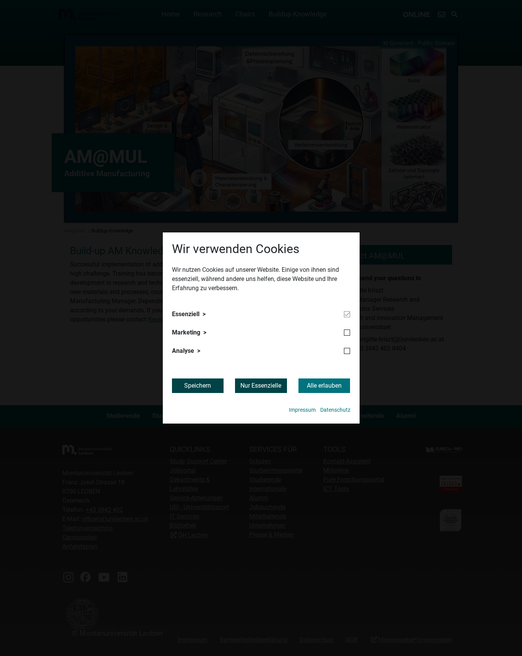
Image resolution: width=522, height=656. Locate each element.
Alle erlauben (324, 385)
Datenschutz (335, 410)
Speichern (197, 385)
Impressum (302, 410)
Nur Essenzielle (260, 385)
